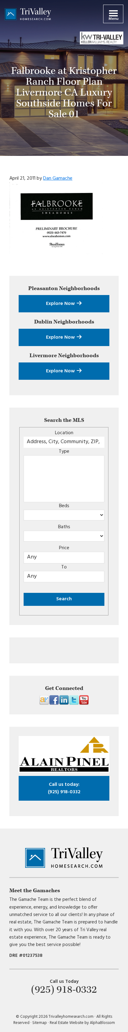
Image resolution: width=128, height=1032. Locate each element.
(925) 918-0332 (64, 788)
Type (64, 451)
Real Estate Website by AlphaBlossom (82, 1023)
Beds (64, 506)
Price (64, 548)
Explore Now (61, 304)
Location (64, 433)
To (64, 567)
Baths (64, 527)
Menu (113, 19)
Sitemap (39, 1023)
